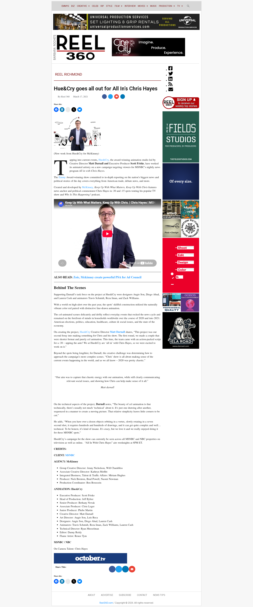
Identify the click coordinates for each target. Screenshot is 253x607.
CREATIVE (82, 6)
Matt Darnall (117, 332)
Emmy (62, 177)
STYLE (109, 6)
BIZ (73, 6)
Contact (142, 595)
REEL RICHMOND (68, 74)
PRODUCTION (165, 6)
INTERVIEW (130, 6)
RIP (102, 6)
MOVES (141, 6)
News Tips (159, 595)
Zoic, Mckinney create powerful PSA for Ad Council (107, 277)
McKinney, (88, 187)
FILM (117, 6)
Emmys (65, 6)
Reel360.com (106, 602)
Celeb (95, 6)
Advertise (107, 595)
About (91, 595)
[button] (188, 6)
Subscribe (125, 595)
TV (178, 6)
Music (153, 6)
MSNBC (70, 455)
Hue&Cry (104, 159)
